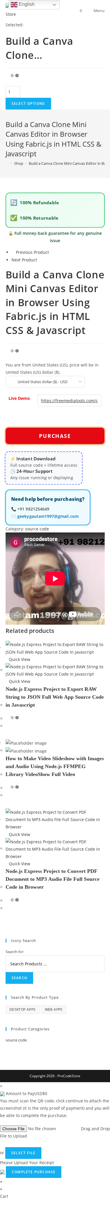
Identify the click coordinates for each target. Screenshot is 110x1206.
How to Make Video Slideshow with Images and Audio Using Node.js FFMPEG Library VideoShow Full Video (55, 766)
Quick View (19, 659)
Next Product (24, 260)
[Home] (7, 163)
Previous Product (32, 252)
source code (37, 529)
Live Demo (19, 398)
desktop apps (22, 1009)
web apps (54, 1009)
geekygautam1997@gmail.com (48, 517)
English (26, 4)
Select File (23, 1152)
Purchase (55, 435)
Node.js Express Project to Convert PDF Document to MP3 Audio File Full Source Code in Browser (52, 879)
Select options (28, 103)
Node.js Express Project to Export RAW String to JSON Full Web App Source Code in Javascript (55, 697)
